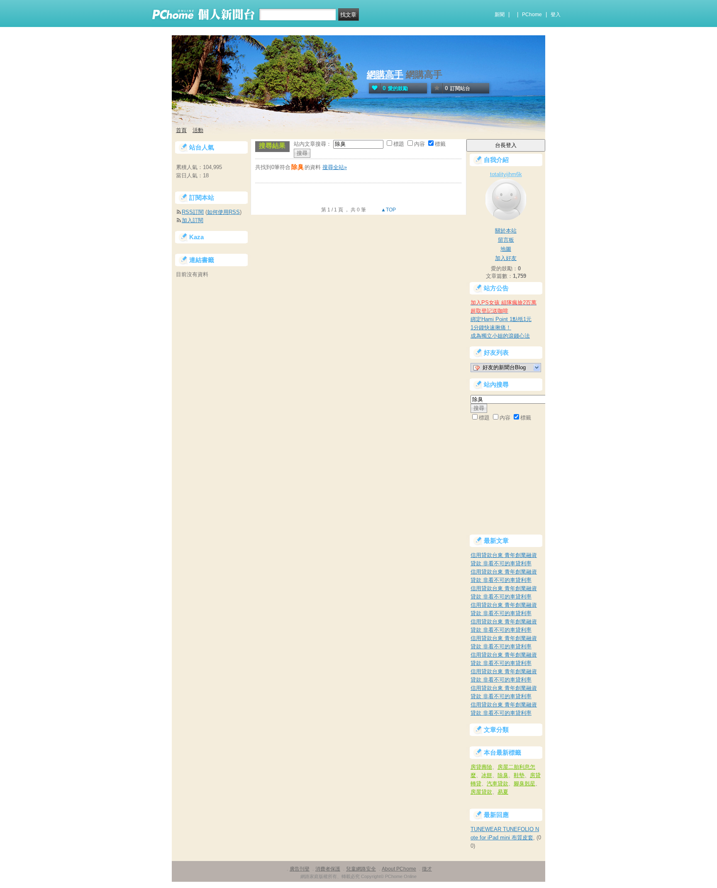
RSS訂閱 (193, 212)
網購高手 (385, 74)
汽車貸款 (497, 783)
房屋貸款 (481, 792)
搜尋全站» (334, 167)
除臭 (503, 775)
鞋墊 (519, 775)
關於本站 (506, 231)
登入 (556, 14)
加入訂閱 (192, 220)
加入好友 (506, 258)
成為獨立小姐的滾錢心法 (500, 336)
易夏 (503, 792)
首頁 (181, 130)
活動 (198, 130)
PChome (532, 14)
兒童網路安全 (361, 869)
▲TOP (388, 210)
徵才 (427, 869)
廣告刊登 (300, 869)
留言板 (506, 240)
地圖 (505, 249)
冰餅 (486, 775)
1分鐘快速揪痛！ (491, 327)
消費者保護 (327, 869)
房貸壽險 (481, 767)
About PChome (399, 869)
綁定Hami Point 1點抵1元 (501, 319)
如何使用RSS (223, 212)
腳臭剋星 (524, 783)
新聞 (500, 14)
